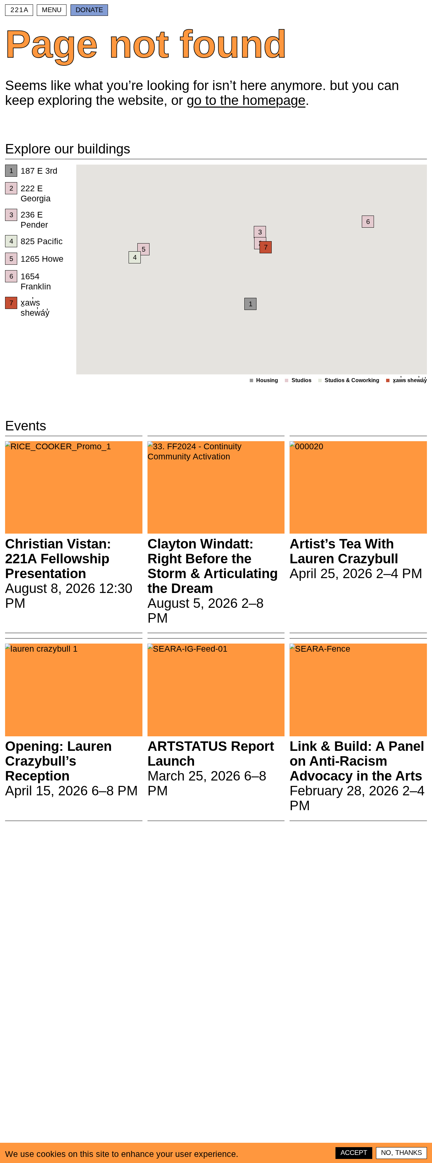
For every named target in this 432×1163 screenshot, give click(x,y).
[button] (266, 247)
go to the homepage (246, 100)
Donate (89, 9)
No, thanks (401, 1152)
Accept (354, 1152)
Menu (51, 9)
